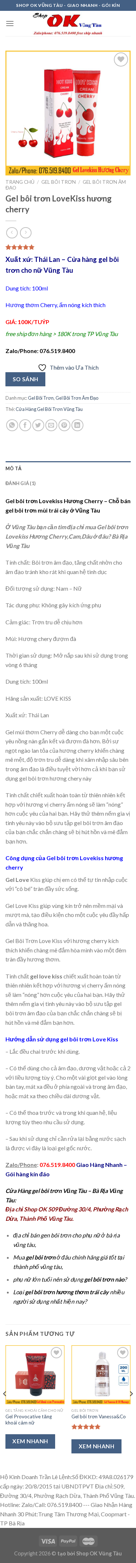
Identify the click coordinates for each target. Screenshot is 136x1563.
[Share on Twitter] (38, 425)
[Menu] (9, 23)
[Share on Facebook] (25, 425)
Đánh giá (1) (20, 483)
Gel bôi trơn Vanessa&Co (98, 1416)
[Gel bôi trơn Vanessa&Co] (101, 1374)
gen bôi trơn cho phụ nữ (70, 1235)
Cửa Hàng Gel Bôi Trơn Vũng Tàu (49, 409)
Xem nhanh (30, 1441)
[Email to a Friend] (51, 425)
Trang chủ (19, 182)
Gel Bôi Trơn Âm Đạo (76, 398)
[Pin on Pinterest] (64, 425)
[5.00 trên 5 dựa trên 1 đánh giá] (68, 247)
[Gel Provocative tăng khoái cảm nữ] (35, 1374)
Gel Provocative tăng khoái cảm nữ (28, 1420)
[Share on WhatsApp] (12, 425)
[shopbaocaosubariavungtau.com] (68, 24)
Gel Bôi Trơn (58, 182)
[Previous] (5, 1408)
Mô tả (13, 468)
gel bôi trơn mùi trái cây (37, 510)
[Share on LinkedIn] (77, 425)
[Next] (131, 1408)
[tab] (68, 468)
